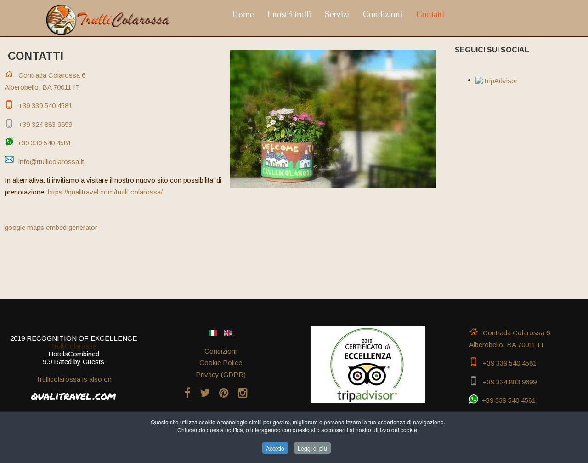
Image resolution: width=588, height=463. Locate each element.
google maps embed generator (51, 227)
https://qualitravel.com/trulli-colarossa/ (105, 192)
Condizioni (382, 14)
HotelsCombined (73, 354)
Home (243, 14)
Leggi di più (312, 448)
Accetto (275, 448)
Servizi (337, 14)
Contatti (430, 14)
